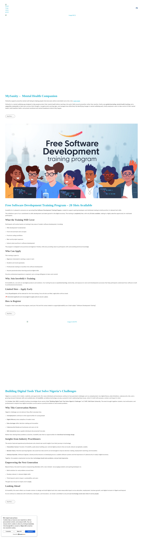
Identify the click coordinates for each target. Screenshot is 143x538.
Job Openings (46, 520)
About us (56, 520)
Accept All (30, 531)
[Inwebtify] (7, 8)
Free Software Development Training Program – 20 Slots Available (48, 205)
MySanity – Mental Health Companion (31, 96)
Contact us (65, 520)
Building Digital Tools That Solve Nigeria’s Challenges (40, 391)
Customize (8, 531)
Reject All (19, 531)
